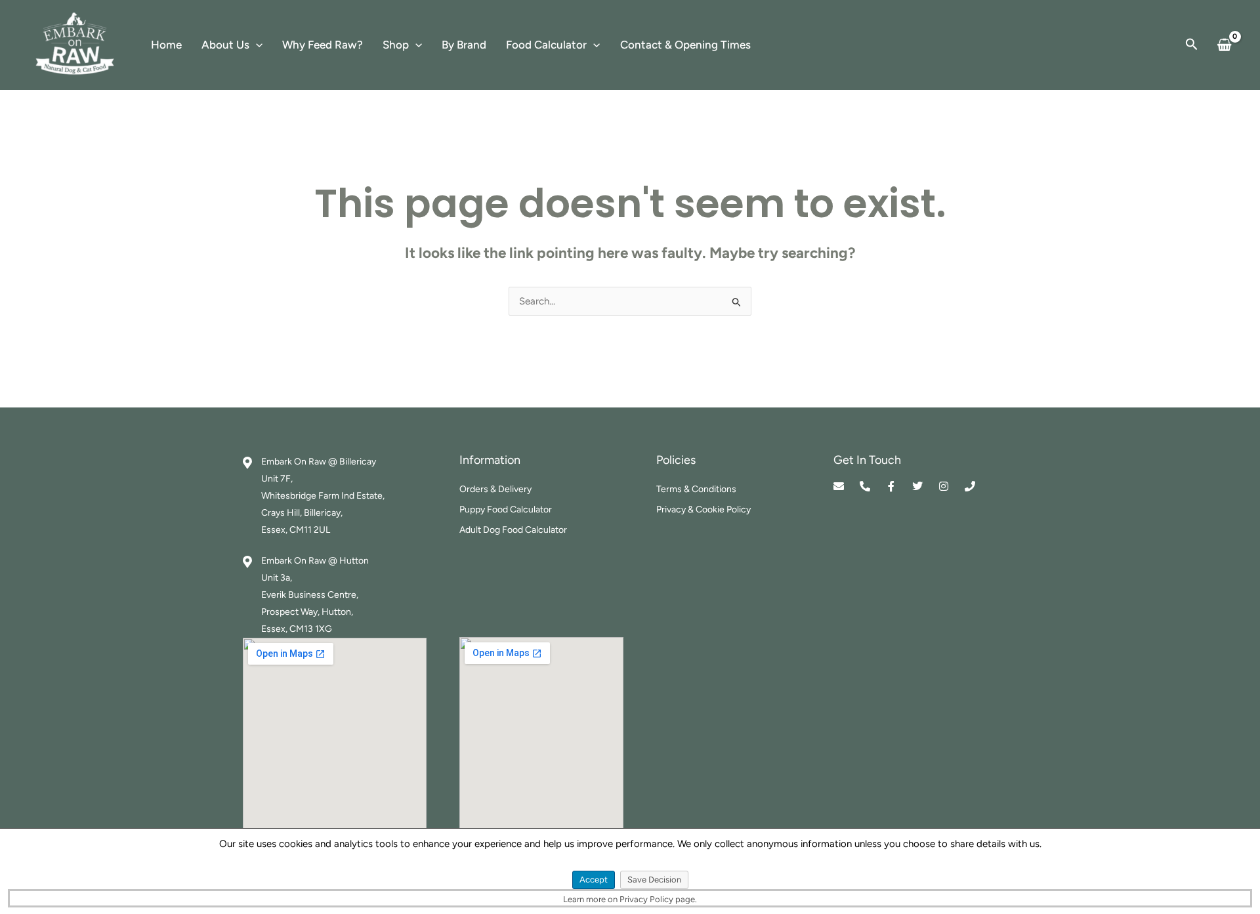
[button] (255, 44)
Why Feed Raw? (322, 44)
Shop (396, 44)
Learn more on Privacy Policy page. (630, 899)
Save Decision (654, 879)
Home (166, 44)
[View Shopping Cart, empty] (1224, 44)
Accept (593, 879)
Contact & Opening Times (685, 44)
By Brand (464, 44)
